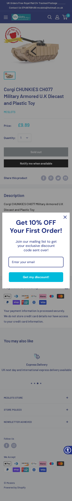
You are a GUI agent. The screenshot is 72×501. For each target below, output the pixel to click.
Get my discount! (36, 277)
